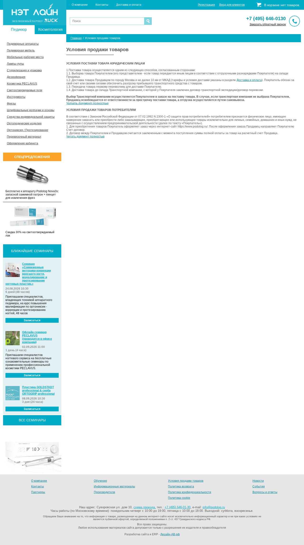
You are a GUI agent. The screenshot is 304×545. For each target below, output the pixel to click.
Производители (104, 492)
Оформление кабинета (22, 143)
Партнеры (38, 492)
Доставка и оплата (128, 4)
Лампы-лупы (15, 63)
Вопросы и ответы (264, 492)
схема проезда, (144, 507)
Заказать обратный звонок (268, 24)
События (258, 486)
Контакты (101, 4)
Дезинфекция (16, 77)
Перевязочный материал (24, 136)
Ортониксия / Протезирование (27, 130)
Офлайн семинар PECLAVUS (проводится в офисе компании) (37, 337)
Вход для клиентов (232, 4)
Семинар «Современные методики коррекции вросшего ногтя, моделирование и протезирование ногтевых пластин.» (28, 274)
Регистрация (206, 4)
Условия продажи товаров (185, 480)
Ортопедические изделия (24, 123)
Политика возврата (181, 486)
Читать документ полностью (87, 103)
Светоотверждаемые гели (24, 90)
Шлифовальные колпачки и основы (30, 110)
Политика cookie (179, 498)
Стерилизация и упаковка (24, 70)
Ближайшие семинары (32, 251)
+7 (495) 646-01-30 (177, 507)
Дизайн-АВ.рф (170, 534)
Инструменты (16, 97)
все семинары (32, 420)
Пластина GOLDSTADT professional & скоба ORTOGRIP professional (38, 390)
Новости (258, 480)
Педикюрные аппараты (23, 43)
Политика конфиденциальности (189, 492)
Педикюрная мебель (21, 50)
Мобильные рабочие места (25, 57)
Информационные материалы (114, 486)
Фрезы (11, 103)
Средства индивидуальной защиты (31, 116)
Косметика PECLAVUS (22, 83)
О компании (80, 4)
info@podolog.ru (214, 507)
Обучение (100, 480)
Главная (76, 38)
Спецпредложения (32, 157)
